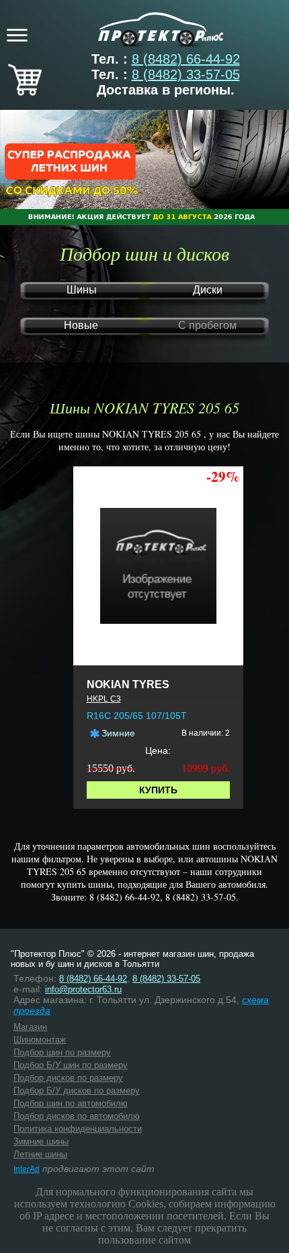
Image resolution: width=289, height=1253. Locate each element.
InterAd (26, 1169)
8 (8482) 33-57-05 (186, 74)
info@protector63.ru (83, 989)
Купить (158, 790)
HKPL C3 (104, 699)
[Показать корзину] (25, 91)
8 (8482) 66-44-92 (186, 59)
